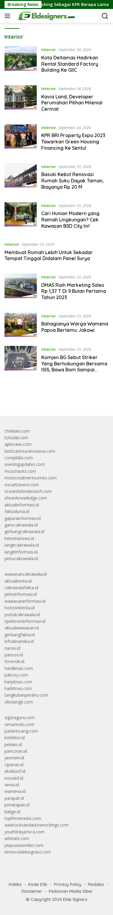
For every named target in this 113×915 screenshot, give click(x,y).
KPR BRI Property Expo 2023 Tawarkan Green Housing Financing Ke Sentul (73, 141)
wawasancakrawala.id (26, 574)
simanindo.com (19, 724)
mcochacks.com (20, 471)
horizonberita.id (20, 607)
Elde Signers (75, 899)
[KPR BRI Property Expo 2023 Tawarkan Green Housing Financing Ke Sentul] (21, 139)
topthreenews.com (23, 818)
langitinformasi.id (21, 552)
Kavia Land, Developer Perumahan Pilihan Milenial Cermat (71, 103)
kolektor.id (15, 737)
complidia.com (19, 457)
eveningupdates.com (25, 464)
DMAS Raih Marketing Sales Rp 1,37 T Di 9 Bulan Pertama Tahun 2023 (73, 291)
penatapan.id (17, 805)
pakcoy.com (16, 675)
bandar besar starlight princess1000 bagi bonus (50, 397)
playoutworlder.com (24, 845)
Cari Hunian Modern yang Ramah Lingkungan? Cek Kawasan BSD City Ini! (70, 219)
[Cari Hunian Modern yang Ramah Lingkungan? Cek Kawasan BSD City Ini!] (21, 217)
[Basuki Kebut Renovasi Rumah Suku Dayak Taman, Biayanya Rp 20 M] (21, 178)
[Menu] (9, 16)
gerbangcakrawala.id (24, 531)
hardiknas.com (19, 668)
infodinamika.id (19, 641)
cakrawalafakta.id (21, 587)
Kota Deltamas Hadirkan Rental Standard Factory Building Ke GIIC (69, 64)
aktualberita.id (18, 581)
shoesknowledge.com (26, 498)
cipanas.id (14, 764)
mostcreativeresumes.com (31, 478)
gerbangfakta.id (20, 635)
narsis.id (12, 648)
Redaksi (96, 884)
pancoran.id (16, 751)
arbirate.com (17, 838)
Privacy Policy (67, 884)
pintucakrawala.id (21, 558)
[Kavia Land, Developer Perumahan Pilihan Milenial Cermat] (21, 100)
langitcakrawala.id (22, 545)
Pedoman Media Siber (71, 891)
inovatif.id (14, 778)
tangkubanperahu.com (26, 695)
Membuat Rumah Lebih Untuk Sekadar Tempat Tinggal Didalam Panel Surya (49, 255)
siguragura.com (20, 717)
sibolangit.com (19, 702)
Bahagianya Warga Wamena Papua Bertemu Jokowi (74, 327)
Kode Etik (37, 884)
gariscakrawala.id (21, 525)
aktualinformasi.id (22, 505)
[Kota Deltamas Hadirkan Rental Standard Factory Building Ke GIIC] (21, 61)
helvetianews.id (19, 538)
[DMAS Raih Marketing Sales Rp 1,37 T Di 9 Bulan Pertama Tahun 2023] (21, 289)
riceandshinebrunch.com (28, 491)
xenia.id (12, 785)
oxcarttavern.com (22, 485)
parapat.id (14, 798)
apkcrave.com (18, 444)
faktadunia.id (17, 511)
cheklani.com (17, 431)
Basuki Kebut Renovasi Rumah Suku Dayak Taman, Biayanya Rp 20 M (72, 180)
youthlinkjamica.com (25, 832)
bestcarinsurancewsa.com (30, 451)
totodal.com (16, 437)
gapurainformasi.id (23, 518)
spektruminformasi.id (25, 621)
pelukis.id (13, 744)
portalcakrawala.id (22, 614)
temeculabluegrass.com (28, 852)
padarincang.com (21, 731)
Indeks (15, 884)
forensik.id (14, 661)
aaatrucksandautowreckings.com (37, 825)
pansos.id (14, 655)
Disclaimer (31, 891)
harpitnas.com (18, 682)
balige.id (12, 811)
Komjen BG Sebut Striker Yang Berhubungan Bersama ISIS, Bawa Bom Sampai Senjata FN (74, 366)
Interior (48, 49)
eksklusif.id (15, 771)
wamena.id (15, 791)
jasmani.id (14, 757)
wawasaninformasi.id (25, 601)
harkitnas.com (18, 688)
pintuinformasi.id (21, 594)
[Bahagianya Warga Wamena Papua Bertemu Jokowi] (21, 325)
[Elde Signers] (44, 16)
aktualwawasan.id (22, 628)
